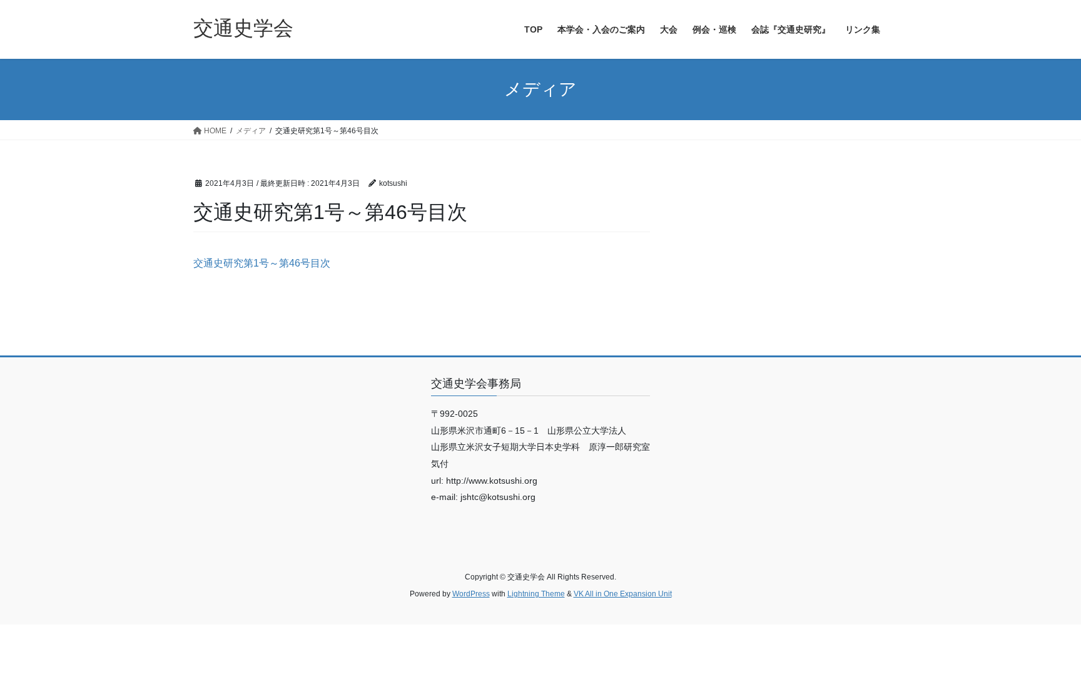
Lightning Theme (536, 593)
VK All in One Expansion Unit (623, 593)
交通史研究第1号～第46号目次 (261, 263)
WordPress (471, 593)
